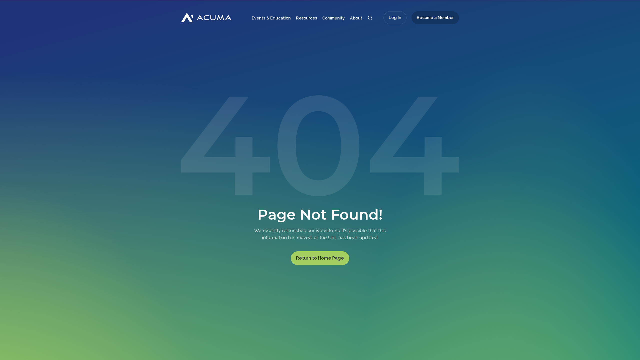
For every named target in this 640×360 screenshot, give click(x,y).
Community (333, 18)
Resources (306, 18)
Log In (395, 17)
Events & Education (271, 18)
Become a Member (435, 17)
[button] (370, 19)
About (356, 18)
